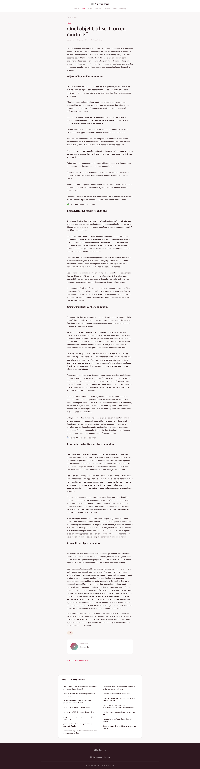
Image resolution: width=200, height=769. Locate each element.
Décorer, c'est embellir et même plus (116, 694)
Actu (83, 8)
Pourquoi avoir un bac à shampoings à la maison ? (117, 720)
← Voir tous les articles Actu (77, 660)
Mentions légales (96, 757)
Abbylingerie (100, 3)
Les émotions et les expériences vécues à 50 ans (119, 713)
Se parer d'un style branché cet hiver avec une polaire (119, 727)
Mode (114, 8)
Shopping (122, 8)
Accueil (76, 8)
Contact (107, 757)
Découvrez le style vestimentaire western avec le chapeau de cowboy (80, 732)
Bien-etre (98, 8)
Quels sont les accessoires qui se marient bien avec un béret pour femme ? (80, 688)
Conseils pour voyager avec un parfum (77, 707)
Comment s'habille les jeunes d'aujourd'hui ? (79, 712)
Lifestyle (107, 8)
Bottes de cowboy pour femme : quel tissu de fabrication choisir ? (119, 699)
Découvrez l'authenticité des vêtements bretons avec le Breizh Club (77, 701)
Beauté (90, 8)
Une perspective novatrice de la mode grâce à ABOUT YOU (79, 718)
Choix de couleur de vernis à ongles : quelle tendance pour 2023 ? (79, 695)
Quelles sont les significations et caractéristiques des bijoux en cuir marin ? (118, 706)
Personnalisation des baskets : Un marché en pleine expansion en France (119, 688)
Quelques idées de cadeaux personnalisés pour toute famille (78, 725)
